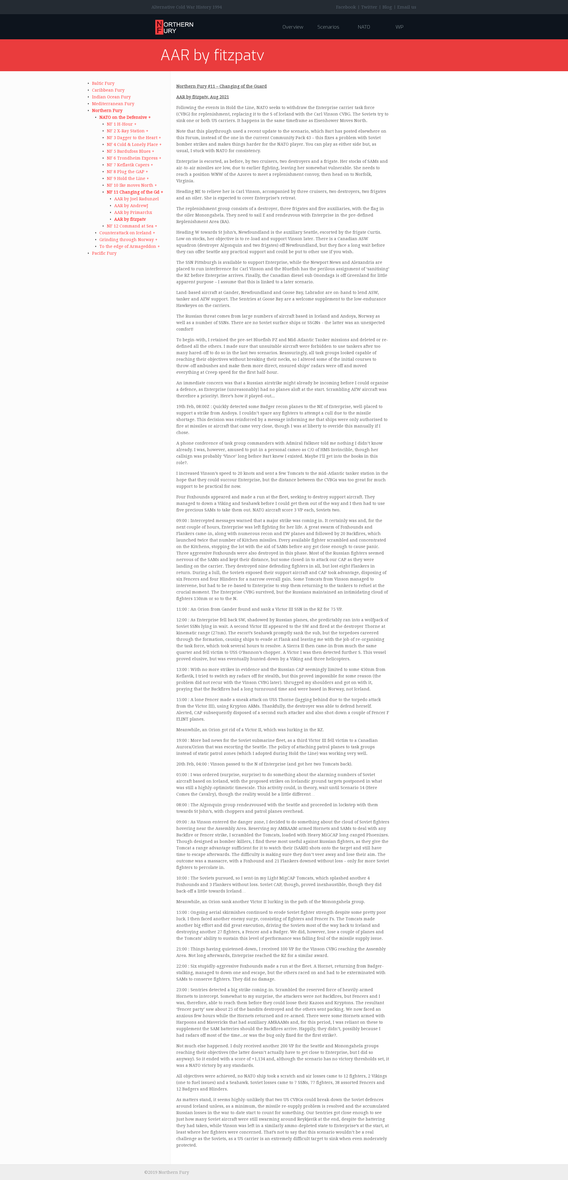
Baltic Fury (103, 83)
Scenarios (328, 27)
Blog (387, 7)
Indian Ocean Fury (111, 97)
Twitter (369, 7)
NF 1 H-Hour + (122, 124)
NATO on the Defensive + (125, 117)
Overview (293, 27)
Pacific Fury (104, 253)
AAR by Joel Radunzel (136, 198)
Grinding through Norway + (128, 239)
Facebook (346, 7)
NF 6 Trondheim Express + (134, 158)
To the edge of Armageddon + (129, 246)
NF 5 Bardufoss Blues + (130, 151)
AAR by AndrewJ (131, 205)
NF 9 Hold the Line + (128, 178)
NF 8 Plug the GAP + (127, 171)
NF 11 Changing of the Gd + (135, 192)
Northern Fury (107, 110)
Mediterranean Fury (113, 103)
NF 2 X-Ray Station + (128, 131)
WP (400, 27)
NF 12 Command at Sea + (132, 226)
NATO (364, 27)
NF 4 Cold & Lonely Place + (134, 144)
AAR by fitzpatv (130, 219)
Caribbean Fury (108, 90)
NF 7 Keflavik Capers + (130, 164)
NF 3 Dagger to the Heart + (134, 137)
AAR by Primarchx (133, 212)
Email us (406, 7)
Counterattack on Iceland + (127, 232)
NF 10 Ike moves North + (132, 185)
